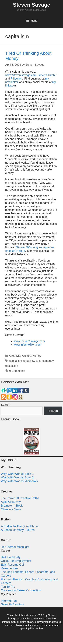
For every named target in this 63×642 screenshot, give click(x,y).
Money (37, 355)
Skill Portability (10, 557)
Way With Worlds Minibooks (19, 481)
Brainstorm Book (12, 505)
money (49, 360)
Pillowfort (16, 78)
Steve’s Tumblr (47, 75)
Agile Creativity (11, 501)
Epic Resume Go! (12, 564)
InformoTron (9, 600)
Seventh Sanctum (12, 604)
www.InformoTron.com (27, 344)
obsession (11, 365)
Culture (26, 355)
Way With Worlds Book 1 (17, 473)
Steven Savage (31, 5)
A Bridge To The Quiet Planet (19, 526)
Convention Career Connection (21, 590)
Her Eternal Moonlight (15, 547)
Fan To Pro (8, 586)
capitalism (15, 360)
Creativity (15, 355)
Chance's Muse (11, 509)
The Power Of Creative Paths (20, 498)
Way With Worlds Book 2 (17, 477)
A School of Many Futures (18, 530)
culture (40, 360)
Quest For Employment (16, 560)
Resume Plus (9, 568)
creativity (28, 360)
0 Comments (17, 370)
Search (5, 404)
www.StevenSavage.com (20, 75)
